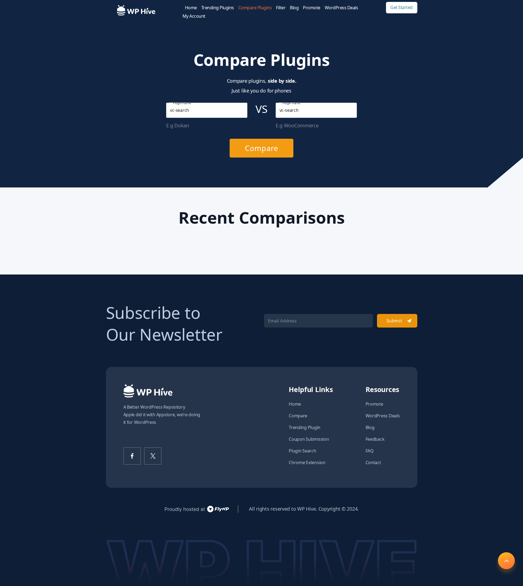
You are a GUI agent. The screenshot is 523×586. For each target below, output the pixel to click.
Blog (294, 7)
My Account (194, 16)
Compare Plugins (255, 7)
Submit (394, 321)
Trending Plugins (217, 7)
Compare (261, 148)
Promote (311, 7)
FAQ (370, 451)
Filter (280, 7)
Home (191, 7)
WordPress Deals (341, 7)
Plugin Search (302, 451)
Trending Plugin (304, 427)
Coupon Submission (309, 439)
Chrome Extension (307, 462)
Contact (373, 462)
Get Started (401, 7)
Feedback (375, 439)
